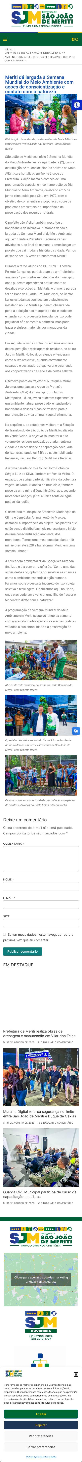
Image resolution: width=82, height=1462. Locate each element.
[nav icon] (5, 39)
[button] (76, 1375)
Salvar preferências (41, 1447)
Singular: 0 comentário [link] (56, 1042)
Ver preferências (41, 1436)
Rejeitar (41, 1425)
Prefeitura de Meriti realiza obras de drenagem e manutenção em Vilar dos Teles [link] (39, 1033)
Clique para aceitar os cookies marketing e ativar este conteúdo (41, 1280)
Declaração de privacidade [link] (41, 1456)
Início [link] (8, 49)
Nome (8, 879)
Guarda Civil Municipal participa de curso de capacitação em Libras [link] (39, 1194)
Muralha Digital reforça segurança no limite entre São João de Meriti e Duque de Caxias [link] (39, 1113)
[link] (77, 105)
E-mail (9, 897)
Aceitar (41, 1414)
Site (6, 916)
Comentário (13, 843)
